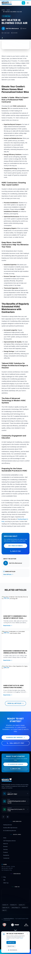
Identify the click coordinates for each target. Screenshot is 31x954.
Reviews (5, 846)
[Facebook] (3, 817)
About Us (5, 843)
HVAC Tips (6, 882)
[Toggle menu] (27, 3)
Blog (8, 10)
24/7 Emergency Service (9, 840)
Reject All (11, 946)
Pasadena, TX (13, 904)
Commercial (6, 858)
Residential (6, 855)
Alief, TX (4, 910)
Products (5, 852)
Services (5, 849)
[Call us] (23, 3)
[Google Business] (7, 817)
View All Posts (7, 574)
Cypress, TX (21, 904)
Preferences (13, 950)
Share (15, 33)
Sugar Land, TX (6, 907)
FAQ (4, 880)
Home (3, 10)
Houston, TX (5, 904)
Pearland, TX (25, 907)
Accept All (11, 942)
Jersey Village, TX (16, 907)
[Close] (27, 934)
